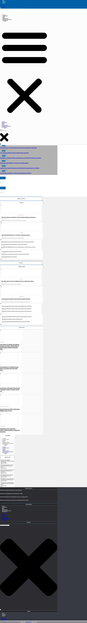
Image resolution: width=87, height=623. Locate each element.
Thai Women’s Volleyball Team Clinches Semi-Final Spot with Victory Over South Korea (16, 311)
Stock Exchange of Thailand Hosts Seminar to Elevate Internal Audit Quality (15, 254)
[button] (24, 71)
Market (4, 16)
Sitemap (3, 7)
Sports (4, 17)
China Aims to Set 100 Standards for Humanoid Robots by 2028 (11, 493)
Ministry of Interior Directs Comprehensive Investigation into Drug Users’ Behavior (7, 461)
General (3, 121)
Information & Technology (7, 19)
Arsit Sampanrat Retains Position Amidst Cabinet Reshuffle (14, 152)
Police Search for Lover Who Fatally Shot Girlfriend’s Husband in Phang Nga (18, 147)
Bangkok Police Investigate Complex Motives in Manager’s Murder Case (14, 244)
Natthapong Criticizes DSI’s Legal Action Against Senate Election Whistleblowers (14, 500)
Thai (5, 21)
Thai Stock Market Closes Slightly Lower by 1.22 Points (12, 251)
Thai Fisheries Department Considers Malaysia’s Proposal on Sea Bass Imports (14, 496)
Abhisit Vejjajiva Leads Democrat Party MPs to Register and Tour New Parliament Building (17, 241)
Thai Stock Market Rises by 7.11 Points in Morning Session (16, 235)
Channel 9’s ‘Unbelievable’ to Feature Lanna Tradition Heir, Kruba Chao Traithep (7, 466)
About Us (3, 1)
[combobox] (4, 130)
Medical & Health (5, 18)
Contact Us (4, 2)
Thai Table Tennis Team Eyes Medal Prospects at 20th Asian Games (17, 281)
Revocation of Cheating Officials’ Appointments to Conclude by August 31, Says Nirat (20, 157)
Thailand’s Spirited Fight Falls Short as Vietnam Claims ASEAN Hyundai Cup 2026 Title (16, 306)
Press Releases (5, 20)
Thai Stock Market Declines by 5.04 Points (9, 256)
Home (3, 4)
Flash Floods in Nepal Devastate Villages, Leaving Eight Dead (11, 490)
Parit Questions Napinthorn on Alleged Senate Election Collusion (15, 173)
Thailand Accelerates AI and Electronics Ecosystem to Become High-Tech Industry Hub (7, 470)
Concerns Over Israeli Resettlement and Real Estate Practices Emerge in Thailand (19, 168)
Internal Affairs (5, 15)
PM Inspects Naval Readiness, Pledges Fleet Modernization (14, 163)
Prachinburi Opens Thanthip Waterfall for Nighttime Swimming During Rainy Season (7, 483)
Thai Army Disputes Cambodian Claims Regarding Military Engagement (18, 217)
